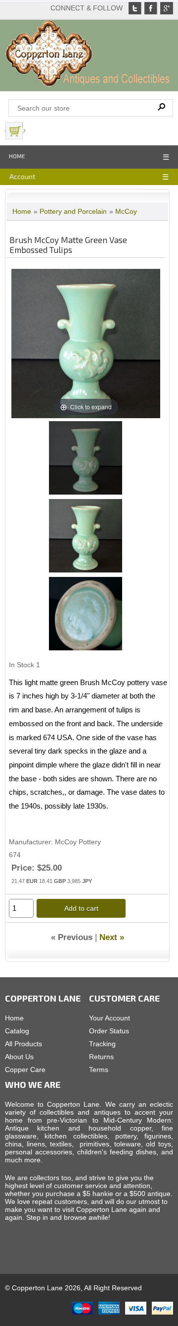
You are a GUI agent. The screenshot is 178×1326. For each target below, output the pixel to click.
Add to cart (81, 908)
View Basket (49, 131)
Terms (98, 1069)
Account (22, 176)
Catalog (17, 1031)
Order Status (109, 1031)
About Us (19, 1057)
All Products (23, 1044)
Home (17, 155)
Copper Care (25, 1069)
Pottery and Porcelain (73, 211)
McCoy (126, 211)
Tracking (102, 1044)
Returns (101, 1057)
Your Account (109, 1018)
